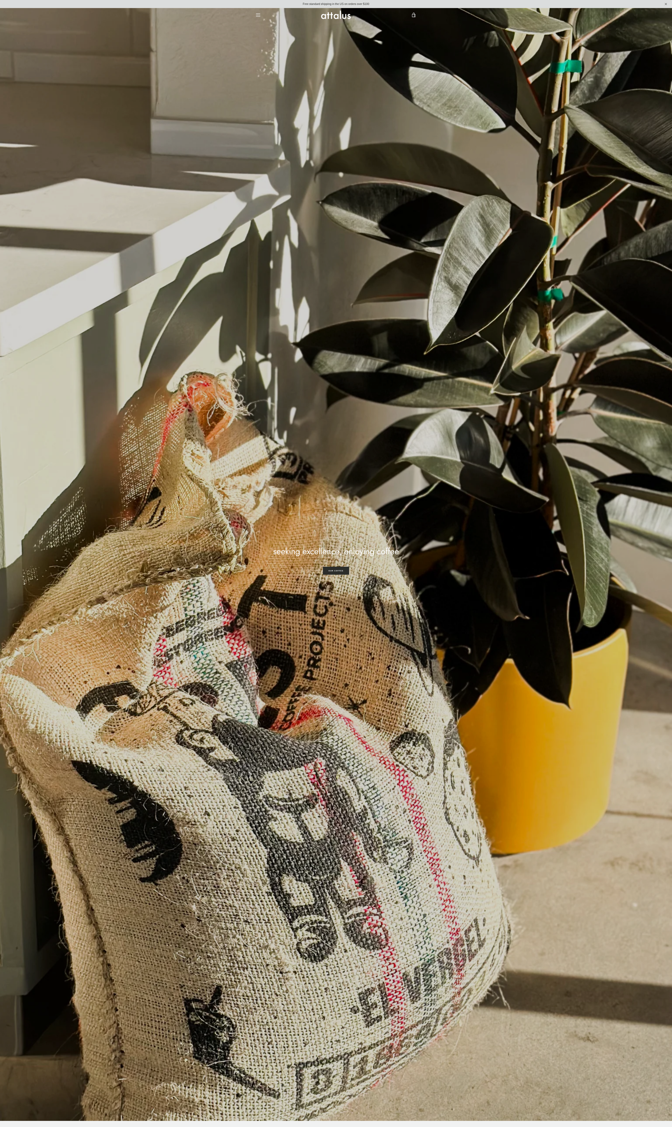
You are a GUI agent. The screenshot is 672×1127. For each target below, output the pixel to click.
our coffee (336, 571)
